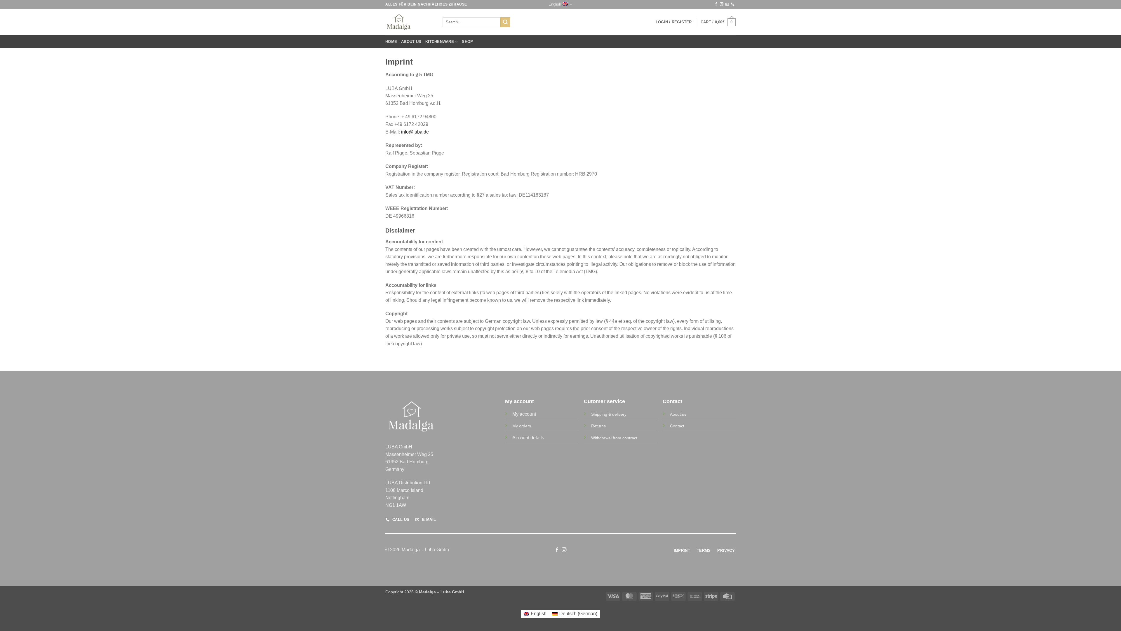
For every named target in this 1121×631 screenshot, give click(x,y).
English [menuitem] (538, 613)
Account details (528, 437)
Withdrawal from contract (614, 438)
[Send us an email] (727, 4)
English (555, 4)
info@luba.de (415, 131)
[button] (674, 22)
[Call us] (732, 4)
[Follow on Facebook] (716, 4)
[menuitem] (535, 614)
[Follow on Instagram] (721, 4)
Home (391, 41)
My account (524, 414)
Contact (677, 426)
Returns (598, 426)
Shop (467, 41)
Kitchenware (439, 41)
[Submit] (505, 22)
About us (411, 41)
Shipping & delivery (608, 414)
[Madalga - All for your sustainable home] (409, 22)
